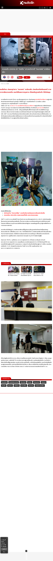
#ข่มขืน (30, 382)
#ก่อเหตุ (43, 382)
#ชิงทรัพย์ (23, 382)
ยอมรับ (4, 549)
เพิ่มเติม (4, 546)
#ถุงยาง (10, 385)
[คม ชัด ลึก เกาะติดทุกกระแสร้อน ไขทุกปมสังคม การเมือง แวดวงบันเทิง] (26, 3)
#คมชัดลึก (4, 382)
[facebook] (40, 7)
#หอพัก (4, 385)
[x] (42, 7)
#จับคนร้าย (36, 382)
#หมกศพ (31, 385)
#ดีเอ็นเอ (16, 385)
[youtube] (45, 7)
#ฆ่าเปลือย (23, 385)
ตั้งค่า (4, 551)
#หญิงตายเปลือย (39, 385)
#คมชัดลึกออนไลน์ (13, 382)
